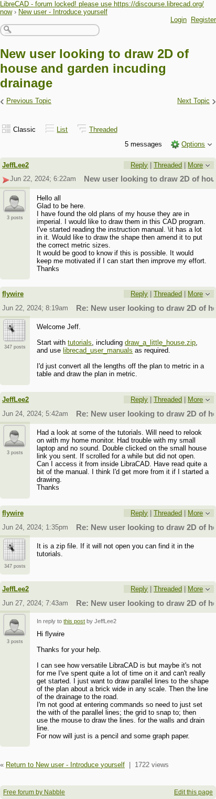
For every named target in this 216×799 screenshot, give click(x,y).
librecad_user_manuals (98, 350)
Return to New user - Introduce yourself (65, 765)
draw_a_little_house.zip (160, 342)
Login (178, 20)
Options (193, 144)
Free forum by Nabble (34, 792)
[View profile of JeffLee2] (14, 206)
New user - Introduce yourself (62, 12)
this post (74, 621)
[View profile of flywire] (14, 335)
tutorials (80, 342)
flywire (13, 294)
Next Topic (193, 101)
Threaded (103, 129)
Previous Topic (28, 101)
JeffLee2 (15, 165)
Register (203, 20)
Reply (139, 165)
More (195, 165)
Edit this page (193, 792)
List (62, 129)
